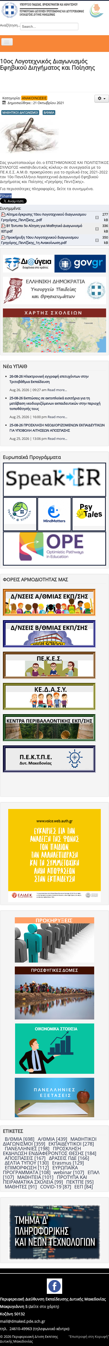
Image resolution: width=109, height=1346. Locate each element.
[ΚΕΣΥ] (49, 696)
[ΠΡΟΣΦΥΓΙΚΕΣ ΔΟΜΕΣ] (54, 992)
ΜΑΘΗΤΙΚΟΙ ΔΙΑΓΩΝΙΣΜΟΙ (20, 112)
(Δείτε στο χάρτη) (44, 1306)
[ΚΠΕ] (49, 727)
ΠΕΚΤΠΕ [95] (80, 1182)
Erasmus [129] (68, 1163)
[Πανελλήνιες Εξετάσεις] (54, 1097)
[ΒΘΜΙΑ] (49, 633)
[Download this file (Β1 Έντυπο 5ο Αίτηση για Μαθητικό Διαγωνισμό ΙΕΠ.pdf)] (3, 225)
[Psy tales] (89, 514)
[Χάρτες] (54, 330)
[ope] (54, 548)
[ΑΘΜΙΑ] (49, 602)
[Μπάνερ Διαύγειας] (28, 263)
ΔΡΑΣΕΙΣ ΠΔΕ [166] (69, 1158)
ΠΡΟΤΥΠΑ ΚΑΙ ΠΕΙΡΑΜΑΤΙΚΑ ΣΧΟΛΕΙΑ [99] (45, 1179)
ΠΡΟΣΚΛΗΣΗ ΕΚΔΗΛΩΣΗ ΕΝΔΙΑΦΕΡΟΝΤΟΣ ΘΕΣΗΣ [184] (49, 1150)
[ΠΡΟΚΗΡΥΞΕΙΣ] (54, 939)
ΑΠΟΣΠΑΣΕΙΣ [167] (26, 1158)
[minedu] (54, 290)
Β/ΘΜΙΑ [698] (20, 1139)
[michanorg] (54, 1231)
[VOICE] (54, 855)
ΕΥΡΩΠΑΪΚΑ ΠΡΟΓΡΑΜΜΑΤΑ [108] (40, 1169)
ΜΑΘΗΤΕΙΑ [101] (36, 1177)
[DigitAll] (54, 514)
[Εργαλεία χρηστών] (101, 98)
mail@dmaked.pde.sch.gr (22, 1321)
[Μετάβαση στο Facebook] (54, 1285)
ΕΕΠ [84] (83, 1186)
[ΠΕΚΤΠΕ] (49, 758)
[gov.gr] (80, 263)
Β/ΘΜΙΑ (49, 112)
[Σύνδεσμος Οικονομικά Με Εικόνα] (54, 1048)
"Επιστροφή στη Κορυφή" (89, 1336)
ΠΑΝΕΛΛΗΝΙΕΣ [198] (28, 1148)
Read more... (57, 389)
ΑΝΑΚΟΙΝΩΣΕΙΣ (34, 98)
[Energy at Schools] (20, 514)
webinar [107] (69, 1172)
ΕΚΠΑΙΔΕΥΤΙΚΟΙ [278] (71, 1144)
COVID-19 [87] (56, 1186)
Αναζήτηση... (10, 25)
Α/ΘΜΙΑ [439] (53, 1139)
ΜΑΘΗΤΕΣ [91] (21, 1186)
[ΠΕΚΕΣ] (49, 665)
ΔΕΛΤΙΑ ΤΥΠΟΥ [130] (27, 1163)
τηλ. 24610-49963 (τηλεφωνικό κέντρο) (34, 1328)
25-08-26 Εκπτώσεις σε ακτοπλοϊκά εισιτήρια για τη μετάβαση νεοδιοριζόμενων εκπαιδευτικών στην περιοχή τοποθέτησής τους (55, 403)
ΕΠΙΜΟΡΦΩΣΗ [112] (27, 1167)
